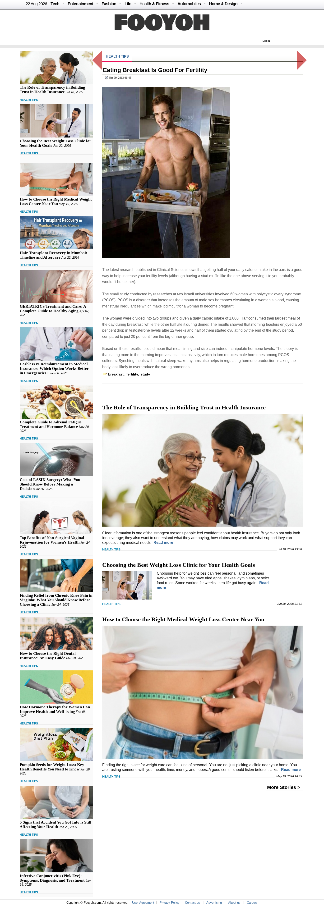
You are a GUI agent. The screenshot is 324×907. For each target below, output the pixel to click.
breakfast (116, 374)
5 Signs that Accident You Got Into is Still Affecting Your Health (55, 824)
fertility (132, 374)
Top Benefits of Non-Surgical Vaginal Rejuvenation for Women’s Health (52, 540)
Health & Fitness (154, 3)
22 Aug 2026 (36, 3)
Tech (55, 3)
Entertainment (80, 3)
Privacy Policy (170, 902)
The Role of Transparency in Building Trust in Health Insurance (52, 89)
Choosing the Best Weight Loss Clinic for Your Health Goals (178, 565)
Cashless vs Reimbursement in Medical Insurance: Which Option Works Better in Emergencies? (54, 368)
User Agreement (143, 902)
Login (266, 40)
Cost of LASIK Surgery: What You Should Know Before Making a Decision (50, 484)
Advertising (214, 902)
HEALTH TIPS (29, 99)
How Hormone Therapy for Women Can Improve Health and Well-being (55, 709)
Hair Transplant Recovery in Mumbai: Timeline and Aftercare (53, 255)
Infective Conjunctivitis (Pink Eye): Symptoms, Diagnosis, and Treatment (52, 878)
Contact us (192, 902)
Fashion (109, 3)
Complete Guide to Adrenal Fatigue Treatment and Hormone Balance (51, 424)
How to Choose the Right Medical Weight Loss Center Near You (56, 201)
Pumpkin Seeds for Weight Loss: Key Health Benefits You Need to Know (52, 766)
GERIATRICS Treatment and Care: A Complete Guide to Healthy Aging (53, 308)
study (145, 374)
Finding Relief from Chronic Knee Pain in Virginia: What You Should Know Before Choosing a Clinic (56, 600)
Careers (252, 902)
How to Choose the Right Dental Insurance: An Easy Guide (48, 655)
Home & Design (223, 3)
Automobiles (189, 3)
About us (234, 902)
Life (128, 3)
